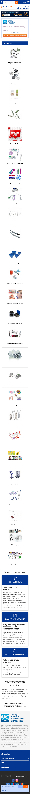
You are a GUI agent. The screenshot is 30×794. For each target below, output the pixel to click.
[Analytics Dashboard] (15, 14)
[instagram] (17, 780)
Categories (8, 43)
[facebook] (13, 780)
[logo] (7, 7)
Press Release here (18, 33)
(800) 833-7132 (22, 776)
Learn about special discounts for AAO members (15, 35)
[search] (16, 2)
